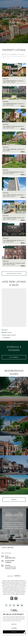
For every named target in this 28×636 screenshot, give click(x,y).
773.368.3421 (8, 562)
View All (14, 499)
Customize (14, 628)
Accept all (14, 631)
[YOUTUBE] (17, 605)
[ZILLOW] (21, 605)
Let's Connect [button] (14, 357)
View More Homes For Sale (14, 273)
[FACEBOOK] (6, 605)
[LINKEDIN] (14, 605)
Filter (7, 58)
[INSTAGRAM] (10, 605)
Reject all (14, 624)
